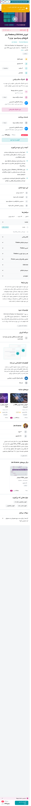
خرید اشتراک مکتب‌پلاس (15, 109)
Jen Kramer (17, 426)
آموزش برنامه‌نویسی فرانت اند (21, 502)
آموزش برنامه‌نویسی (10, 506)
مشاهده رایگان (5, 227)
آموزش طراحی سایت (22, 506)
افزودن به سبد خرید (15, 140)
